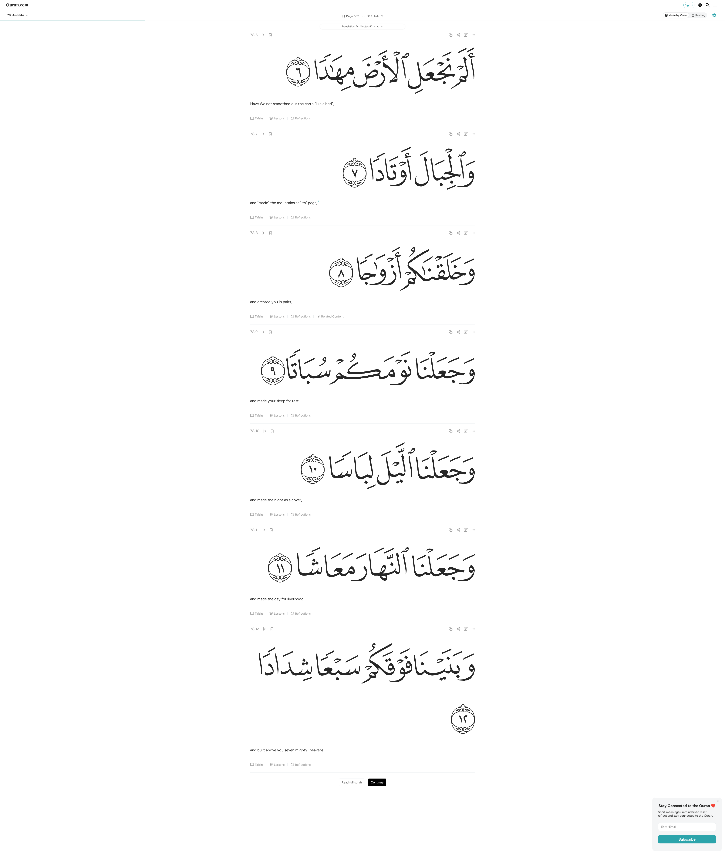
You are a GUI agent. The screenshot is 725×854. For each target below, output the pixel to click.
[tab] (676, 15)
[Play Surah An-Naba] (262, 35)
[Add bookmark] (343, 16)
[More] (473, 35)
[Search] (707, 5)
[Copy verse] (450, 35)
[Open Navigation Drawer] (715, 5)
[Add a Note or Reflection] (466, 35)
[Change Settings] (714, 15)
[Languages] (700, 5)
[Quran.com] (17, 5)
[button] (17, 15)
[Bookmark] (270, 35)
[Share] (458, 35)
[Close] (718, 801)
